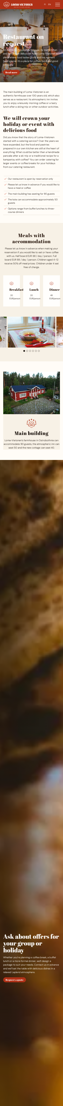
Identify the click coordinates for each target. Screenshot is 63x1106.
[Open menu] (57, 4)
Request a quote (15, 979)
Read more (11, 72)
